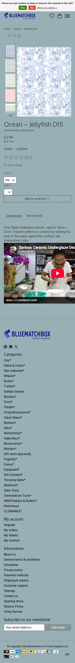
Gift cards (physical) (17, 454)
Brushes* (10, 397)
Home (7, 28)
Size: (7, 185)
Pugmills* (10, 459)
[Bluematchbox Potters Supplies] (20, 16)
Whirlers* (10, 449)
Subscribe (58, 627)
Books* (9, 381)
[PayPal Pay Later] (31, 652)
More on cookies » (47, 8)
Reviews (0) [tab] (34, 216)
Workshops (11, 506)
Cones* (9, 464)
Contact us (11, 596)
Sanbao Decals (14, 391)
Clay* (7, 360)
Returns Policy (13, 606)
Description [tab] (14, 216)
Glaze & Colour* (14, 365)
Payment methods (16, 575)
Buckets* (10, 423)
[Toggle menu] (67, 16)
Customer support (16, 585)
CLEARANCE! (13, 511)
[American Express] (18, 652)
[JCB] (49, 652)
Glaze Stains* (13, 417)
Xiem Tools (11, 490)
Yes (23, 8)
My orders (11, 530)
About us (10, 554)
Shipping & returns (16, 580)
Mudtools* (11, 485)
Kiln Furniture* (13, 475)
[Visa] (12, 652)
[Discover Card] (43, 652)
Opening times (13, 601)
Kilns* (8, 428)
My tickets (11, 535)
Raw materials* (14, 371)
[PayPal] (24, 652)
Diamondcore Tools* (17, 495)
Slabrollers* (12, 438)
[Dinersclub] (55, 652)
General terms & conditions (22, 559)
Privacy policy (13, 570)
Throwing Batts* (14, 480)
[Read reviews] (16, 157)
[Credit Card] (37, 652)
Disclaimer (11, 565)
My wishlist (11, 540)
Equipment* (11, 469)
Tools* (8, 402)
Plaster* (9, 407)
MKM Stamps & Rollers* (20, 501)
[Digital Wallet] (14, 657)
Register (9, 525)
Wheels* (9, 376)
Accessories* (13, 443)
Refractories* (13, 433)
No (32, 8)
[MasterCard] (6, 652)
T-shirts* (9, 386)
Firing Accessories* (17, 412)
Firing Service (13, 611)
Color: (8, 173)
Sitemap (9, 591)
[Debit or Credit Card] (6, 657)
